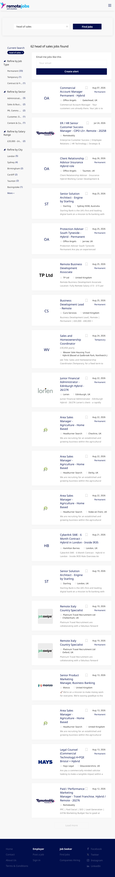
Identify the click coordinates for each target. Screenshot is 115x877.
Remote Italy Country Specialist (71, 642)
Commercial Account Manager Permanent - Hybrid (72, 91)
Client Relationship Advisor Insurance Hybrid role (72, 162)
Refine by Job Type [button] (13, 62)
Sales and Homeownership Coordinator (70, 339)
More (10, 193)
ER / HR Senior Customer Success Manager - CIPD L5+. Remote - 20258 (83, 127)
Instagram (97, 860)
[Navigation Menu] (109, 5)
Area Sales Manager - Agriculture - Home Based (72, 501)
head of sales (15, 52)
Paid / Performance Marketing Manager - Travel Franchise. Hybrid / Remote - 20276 (83, 794)
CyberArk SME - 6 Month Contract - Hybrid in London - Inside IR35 (79, 538)
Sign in (36, 860)
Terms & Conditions (17, 866)
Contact (10, 854)
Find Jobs (87, 26)
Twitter (95, 854)
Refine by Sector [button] (16, 91)
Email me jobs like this (48, 57)
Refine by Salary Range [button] (14, 133)
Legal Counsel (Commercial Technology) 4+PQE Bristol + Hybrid (72, 755)
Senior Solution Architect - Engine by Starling (71, 197)
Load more (71, 825)
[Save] (86, 88)
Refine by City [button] (14, 149)
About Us (11, 860)
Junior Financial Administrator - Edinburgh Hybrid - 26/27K (72, 384)
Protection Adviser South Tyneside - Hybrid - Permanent (72, 232)
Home (9, 849)
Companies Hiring (70, 860)
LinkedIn (96, 866)
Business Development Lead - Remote (72, 304)
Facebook (96, 849)
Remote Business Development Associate (71, 268)
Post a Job (38, 854)
